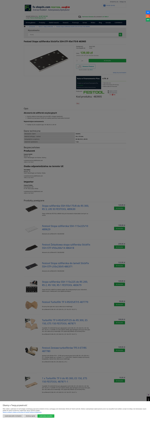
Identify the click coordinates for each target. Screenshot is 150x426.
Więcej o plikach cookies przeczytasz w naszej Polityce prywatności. (22, 412)
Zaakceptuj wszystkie (45, 416)
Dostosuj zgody (30, 416)
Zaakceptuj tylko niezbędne (13, 416)
